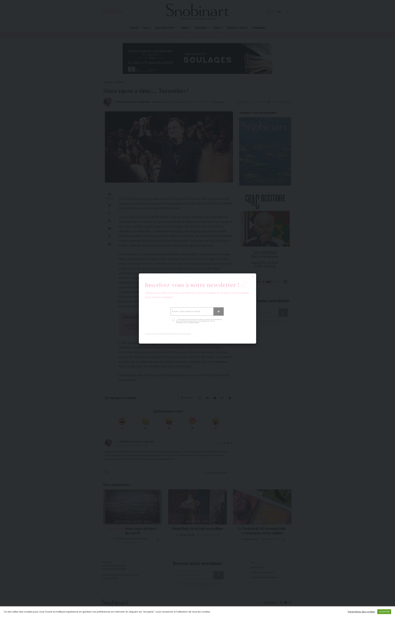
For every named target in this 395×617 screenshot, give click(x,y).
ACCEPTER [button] (384, 611)
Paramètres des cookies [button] (361, 611)
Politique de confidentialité (187, 322)
